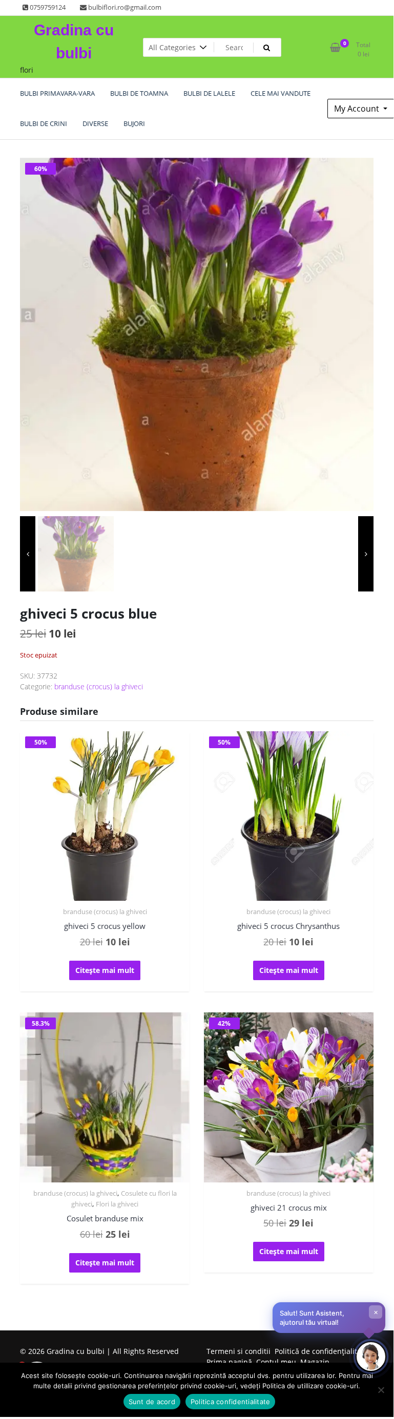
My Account (357, 108)
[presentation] (27, 554)
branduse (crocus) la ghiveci (98, 686)
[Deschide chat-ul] (371, 1356)
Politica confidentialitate (231, 1401)
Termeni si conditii (238, 1351)
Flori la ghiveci (117, 1204)
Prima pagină (229, 1362)
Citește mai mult (104, 970)
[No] (381, 1390)
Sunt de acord (152, 1401)
